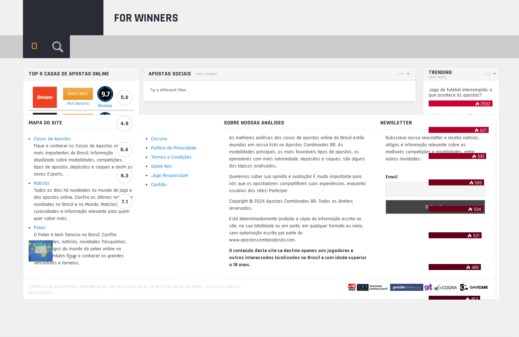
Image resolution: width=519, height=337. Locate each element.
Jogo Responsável (169, 175)
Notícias (42, 183)
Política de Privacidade (173, 148)
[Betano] (45, 97)
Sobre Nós (161, 166)
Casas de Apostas (52, 139)
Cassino (159, 139)
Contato (159, 185)
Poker (39, 228)
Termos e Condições (171, 157)
